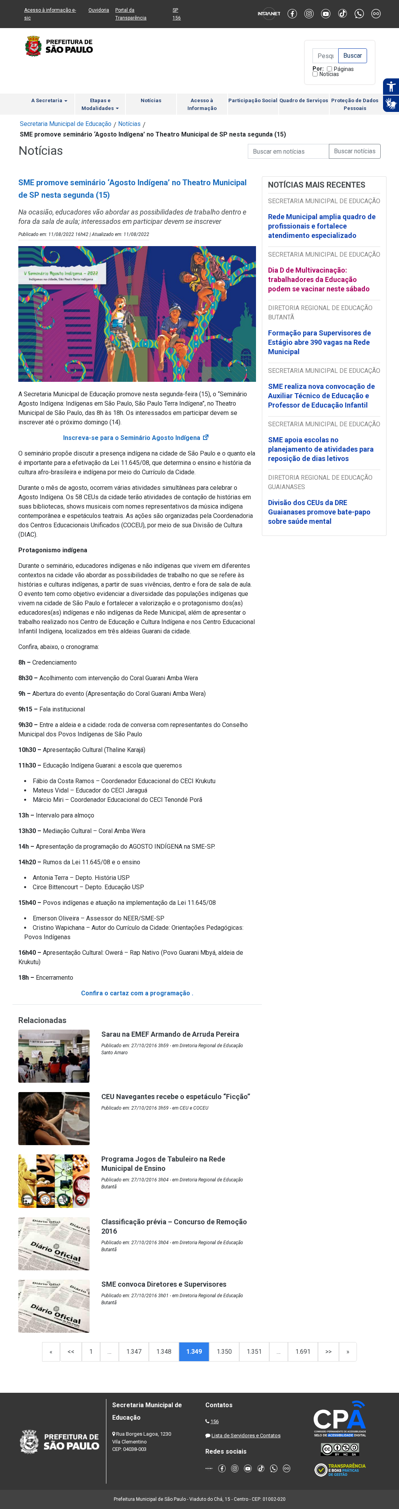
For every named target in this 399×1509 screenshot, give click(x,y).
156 (214, 1421)
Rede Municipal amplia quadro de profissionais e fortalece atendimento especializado (322, 226)
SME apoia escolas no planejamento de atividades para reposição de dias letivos (321, 449)
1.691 (303, 1351)
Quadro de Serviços (303, 100)
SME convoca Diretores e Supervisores (163, 1284)
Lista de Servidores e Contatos (246, 1435)
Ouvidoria (98, 10)
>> (328, 1351)
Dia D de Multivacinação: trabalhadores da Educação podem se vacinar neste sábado (319, 279)
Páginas (344, 69)
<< (70, 1351)
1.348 (163, 1351)
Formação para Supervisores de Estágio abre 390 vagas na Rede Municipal (319, 342)
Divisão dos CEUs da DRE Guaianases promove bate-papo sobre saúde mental (319, 511)
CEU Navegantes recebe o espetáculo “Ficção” (175, 1096)
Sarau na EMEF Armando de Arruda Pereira (170, 1034)
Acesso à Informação (202, 104)
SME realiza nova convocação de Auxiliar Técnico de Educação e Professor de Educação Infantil (321, 395)
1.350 (224, 1351)
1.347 (133, 1351)
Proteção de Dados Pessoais (354, 104)
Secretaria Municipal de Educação (65, 124)
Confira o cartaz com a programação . (137, 993)
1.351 (254, 1351)
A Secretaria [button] (47, 100)
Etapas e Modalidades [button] (98, 104)
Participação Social (252, 100)
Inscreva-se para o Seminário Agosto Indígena (136, 438)
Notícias (329, 74)
